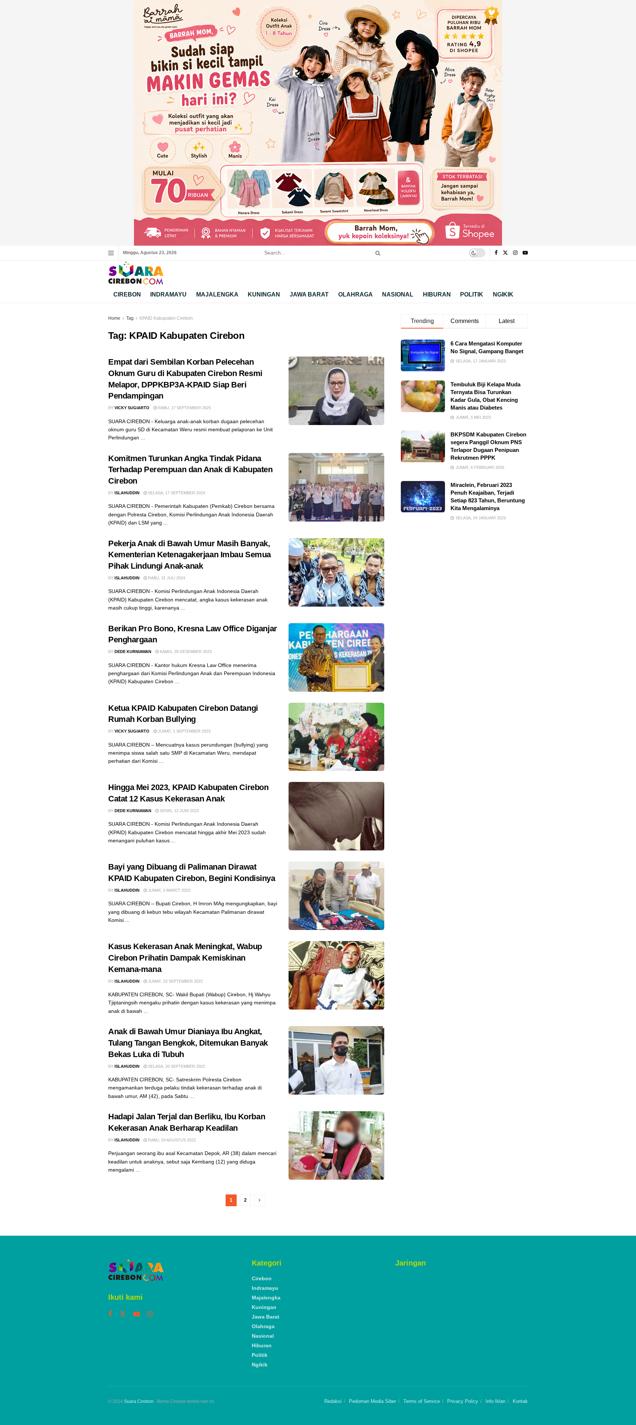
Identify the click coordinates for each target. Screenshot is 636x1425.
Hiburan (437, 294)
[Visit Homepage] (135, 273)
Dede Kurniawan (132, 651)
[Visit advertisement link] (318, 123)
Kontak (520, 1401)
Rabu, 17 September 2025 (184, 408)
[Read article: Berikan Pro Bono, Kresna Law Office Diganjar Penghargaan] (336, 657)
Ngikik (503, 294)
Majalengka (217, 294)
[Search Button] (376, 253)
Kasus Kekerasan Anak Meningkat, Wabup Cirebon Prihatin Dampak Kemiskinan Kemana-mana (185, 958)
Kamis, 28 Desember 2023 (185, 651)
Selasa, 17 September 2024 (176, 493)
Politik (471, 294)
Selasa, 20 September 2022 (176, 1066)
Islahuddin (126, 493)
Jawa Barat (309, 294)
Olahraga (355, 294)
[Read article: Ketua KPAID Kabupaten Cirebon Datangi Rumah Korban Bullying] (336, 737)
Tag (130, 318)
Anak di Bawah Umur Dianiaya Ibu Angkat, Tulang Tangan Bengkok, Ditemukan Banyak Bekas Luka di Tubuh (188, 1043)
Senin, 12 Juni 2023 (179, 810)
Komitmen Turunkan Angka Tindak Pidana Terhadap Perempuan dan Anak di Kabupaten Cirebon (190, 470)
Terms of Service (421, 1401)
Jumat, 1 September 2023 (184, 731)
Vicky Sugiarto (131, 408)
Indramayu (168, 294)
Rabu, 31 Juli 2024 (166, 578)
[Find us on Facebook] (496, 253)
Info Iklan (495, 1401)
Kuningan (264, 294)
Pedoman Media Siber (372, 1401)
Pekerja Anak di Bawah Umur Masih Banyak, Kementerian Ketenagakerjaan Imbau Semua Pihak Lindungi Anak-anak (189, 555)
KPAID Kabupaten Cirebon (166, 318)
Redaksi (333, 1401)
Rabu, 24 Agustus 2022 (171, 1140)
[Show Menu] (111, 253)
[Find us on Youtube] (525, 253)
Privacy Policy (462, 1401)
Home (114, 318)
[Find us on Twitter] (505, 253)
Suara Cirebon (138, 1401)
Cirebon (127, 294)
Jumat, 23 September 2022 (175, 981)
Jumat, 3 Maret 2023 (168, 890)
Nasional (397, 294)
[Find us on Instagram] (515, 253)
